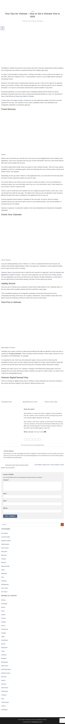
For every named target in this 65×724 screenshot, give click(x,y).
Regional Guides (6, 540)
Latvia (3, 651)
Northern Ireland (5, 673)
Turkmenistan (5, 702)
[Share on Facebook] (28, 439)
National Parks (5, 566)
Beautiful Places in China (30, 402)
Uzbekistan (4, 709)
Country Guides (5, 537)
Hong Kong (4, 629)
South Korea (4, 687)
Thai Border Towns (6, 402)
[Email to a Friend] (34, 439)
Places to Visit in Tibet (51, 402)
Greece (3, 625)
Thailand (3, 695)
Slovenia (3, 684)
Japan (3, 636)
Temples (3, 559)
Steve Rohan (39, 21)
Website (5, 508)
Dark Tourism (5, 548)
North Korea (4, 665)
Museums (4, 555)
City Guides (4, 533)
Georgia (3, 622)
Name (5, 493)
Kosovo (3, 644)
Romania (3, 676)
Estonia (3, 614)
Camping (3, 580)
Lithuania (3, 654)
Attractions (4, 551)
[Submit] (62, 524)
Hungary (3, 633)
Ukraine (3, 706)
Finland (3, 618)
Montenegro (4, 662)
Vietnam (42, 445)
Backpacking (4, 584)
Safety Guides (5, 544)
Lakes (3, 570)
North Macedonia (6, 669)
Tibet (2, 698)
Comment (6, 480)
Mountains (4, 573)
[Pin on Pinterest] (37, 439)
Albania (3, 600)
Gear (2, 577)
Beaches (3, 562)
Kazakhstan (4, 640)
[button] (2, 4)
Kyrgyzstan (4, 647)
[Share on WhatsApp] (25, 439)
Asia (32, 11)
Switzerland (4, 691)
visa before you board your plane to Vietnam (20, 96)
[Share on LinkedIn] (39, 439)
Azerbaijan (4, 603)
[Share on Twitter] (31, 439)
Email (5, 500)
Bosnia (3, 607)
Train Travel (4, 588)
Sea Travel (4, 591)
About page (38, 428)
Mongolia (3, 658)
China (3, 611)
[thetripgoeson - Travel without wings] (32, 4)
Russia (3, 680)
